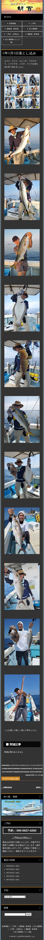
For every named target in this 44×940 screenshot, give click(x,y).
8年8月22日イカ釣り (13, 866)
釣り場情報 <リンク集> (23, 932)
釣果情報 (12, 23)
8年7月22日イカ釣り (13, 873)
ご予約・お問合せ (12, 34)
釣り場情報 (33, 29)
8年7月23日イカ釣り (13, 869)
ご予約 (33, 23)
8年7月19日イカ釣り (13, 876)
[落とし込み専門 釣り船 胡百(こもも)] (22, 14)
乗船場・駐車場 (12, 29)
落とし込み (14, 778)
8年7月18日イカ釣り (13, 879)
